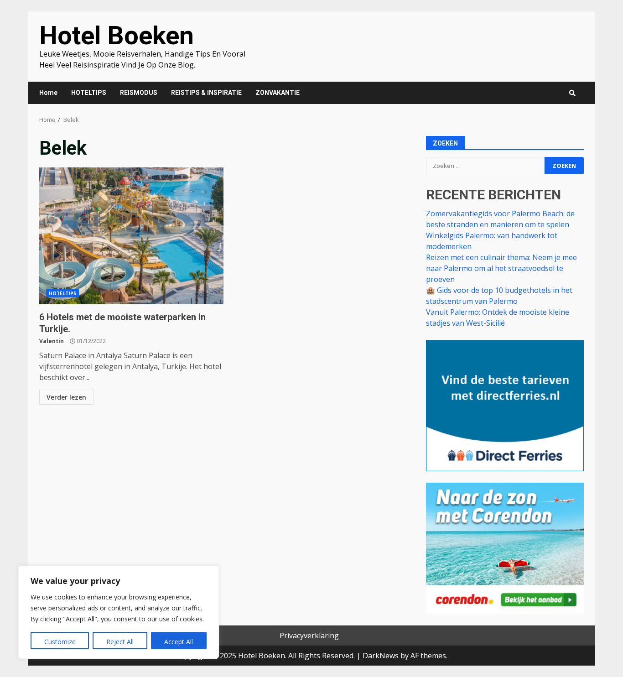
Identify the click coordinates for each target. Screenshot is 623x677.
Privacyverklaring (309, 635)
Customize (60, 641)
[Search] (572, 93)
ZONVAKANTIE (277, 92)
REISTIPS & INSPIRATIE (206, 92)
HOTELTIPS (88, 92)
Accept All (178, 641)
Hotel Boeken (116, 36)
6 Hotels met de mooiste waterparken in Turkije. (131, 235)
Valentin (51, 341)
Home (48, 92)
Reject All (120, 641)
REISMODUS (138, 92)
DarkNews (381, 656)
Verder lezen (66, 397)
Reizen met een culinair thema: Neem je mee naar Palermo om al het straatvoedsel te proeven (501, 268)
